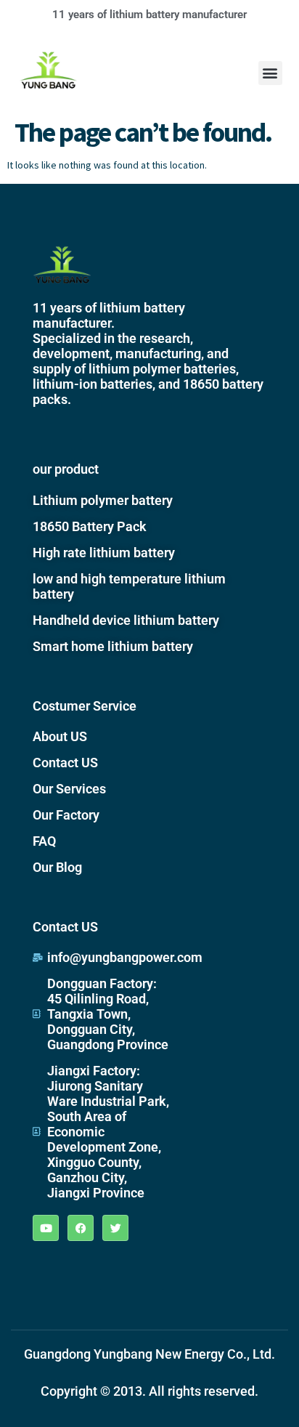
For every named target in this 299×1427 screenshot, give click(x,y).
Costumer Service (84, 706)
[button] (270, 73)
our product (66, 469)
